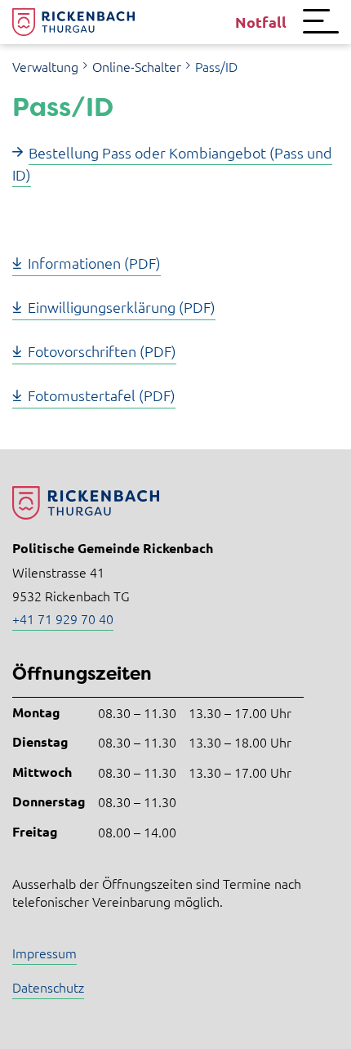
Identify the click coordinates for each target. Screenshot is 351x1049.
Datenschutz (48, 987)
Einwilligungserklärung (102, 306)
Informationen (74, 262)
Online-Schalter (136, 66)
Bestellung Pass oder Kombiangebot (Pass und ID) (172, 163)
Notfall (261, 21)
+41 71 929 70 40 (62, 618)
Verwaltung (45, 66)
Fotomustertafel (82, 395)
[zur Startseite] (73, 22)
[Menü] (321, 22)
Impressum (44, 953)
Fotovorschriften (82, 350)
